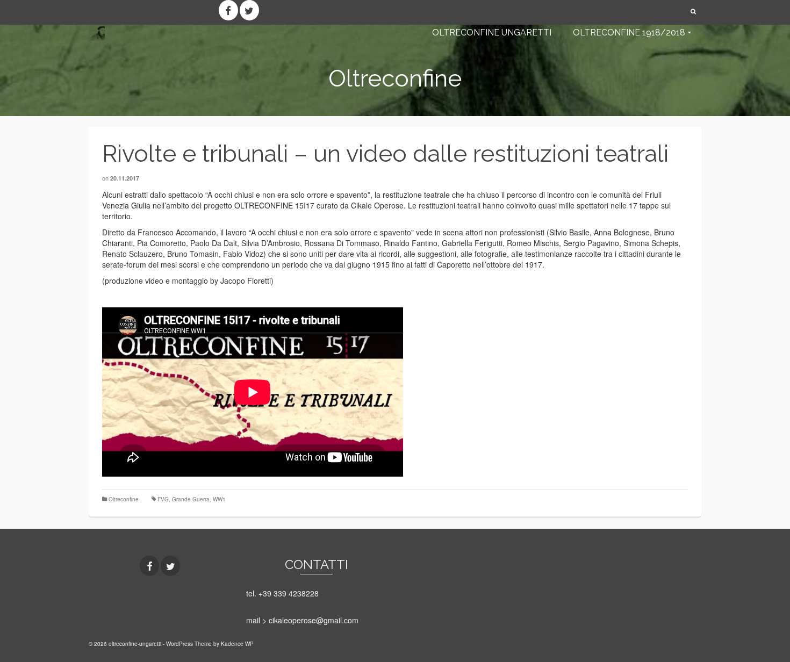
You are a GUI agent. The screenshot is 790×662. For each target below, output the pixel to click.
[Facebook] (228, 10)
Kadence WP (237, 643)
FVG (163, 499)
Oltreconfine (124, 499)
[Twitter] (249, 10)
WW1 (219, 499)
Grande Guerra (191, 499)
